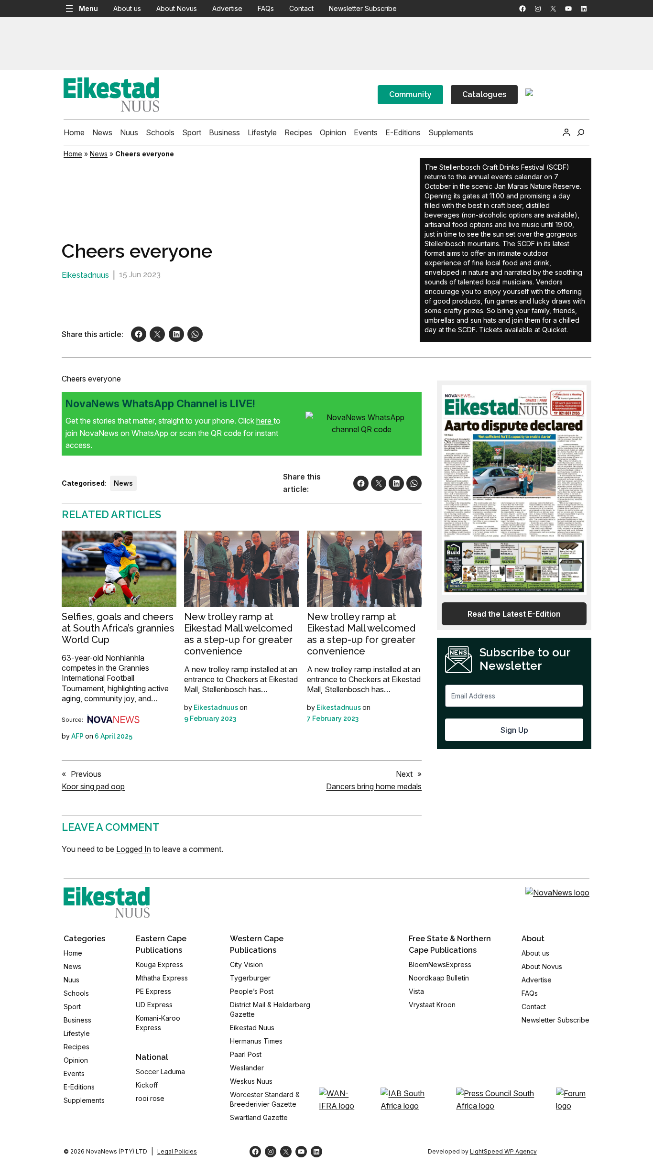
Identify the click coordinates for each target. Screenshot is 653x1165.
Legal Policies (177, 1151)
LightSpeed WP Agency (503, 1151)
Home (73, 154)
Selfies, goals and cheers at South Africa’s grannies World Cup (118, 628)
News (99, 154)
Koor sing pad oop (93, 786)
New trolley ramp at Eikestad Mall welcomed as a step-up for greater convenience (238, 634)
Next (404, 774)
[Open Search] (580, 132)
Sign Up (514, 730)
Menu (88, 8)
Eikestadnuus (85, 275)
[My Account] (566, 132)
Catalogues (484, 94)
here (264, 420)
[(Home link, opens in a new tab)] (107, 902)
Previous (86, 774)
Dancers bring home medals (374, 786)
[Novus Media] (113, 719)
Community (410, 94)
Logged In (133, 849)
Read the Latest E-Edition (514, 614)
